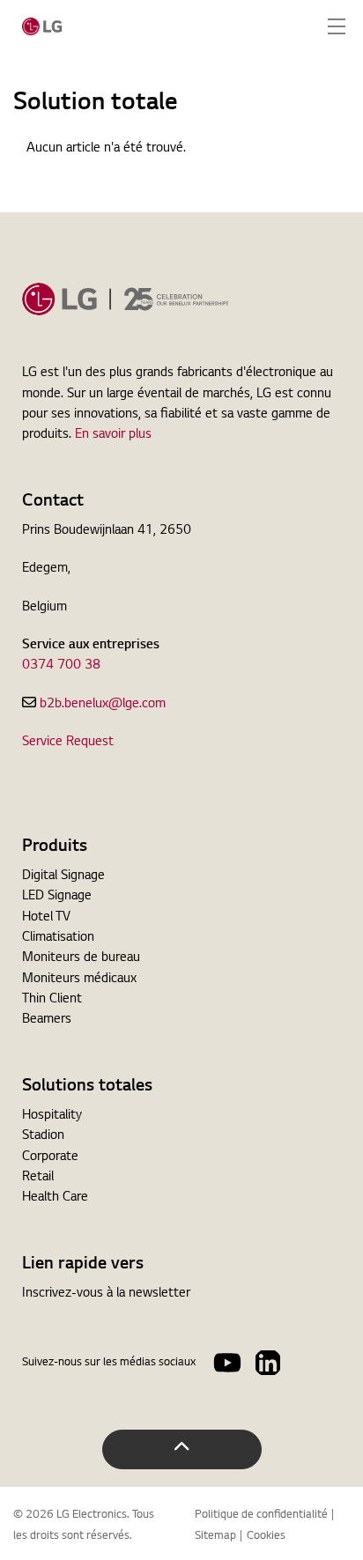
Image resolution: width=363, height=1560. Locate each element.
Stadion (43, 1136)
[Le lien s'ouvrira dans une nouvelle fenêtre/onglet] (227, 1363)
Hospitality (52, 1116)
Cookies (266, 1536)
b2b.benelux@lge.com (103, 705)
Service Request (68, 743)
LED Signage (57, 897)
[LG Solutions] (42, 26)
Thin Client (52, 1000)
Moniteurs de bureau (81, 958)
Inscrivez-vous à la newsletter (106, 1294)
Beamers (46, 1020)
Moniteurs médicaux (79, 979)
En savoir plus (113, 435)
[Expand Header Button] (336, 26)
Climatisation (58, 938)
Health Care (55, 1198)
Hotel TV (46, 918)
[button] (182, 1449)
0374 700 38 (61, 666)
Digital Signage (63, 876)
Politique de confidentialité (261, 1515)
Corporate (50, 1157)
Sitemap (215, 1536)
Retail (38, 1178)
